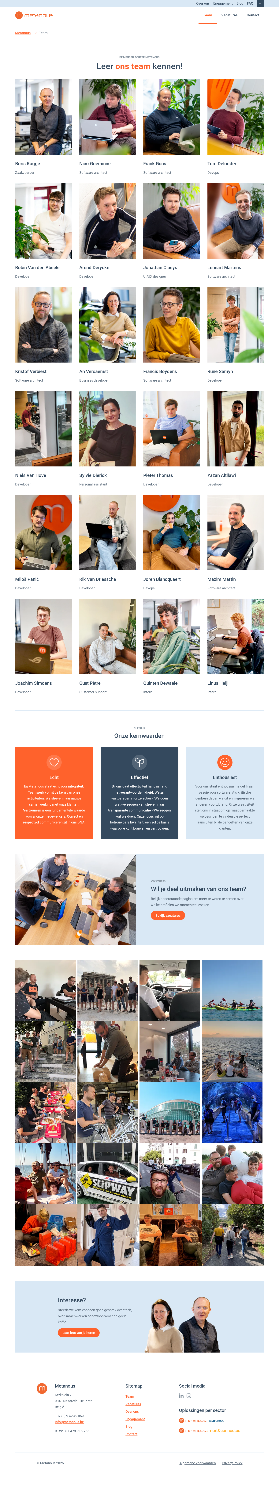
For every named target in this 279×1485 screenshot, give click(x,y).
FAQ (250, 3)
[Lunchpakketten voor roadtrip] (46, 1235)
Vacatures (229, 15)
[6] (108, 1173)
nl (260, 3)
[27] (233, 1112)
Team (207, 15)
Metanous (23, 33)
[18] (233, 1051)
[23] (171, 1051)
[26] (171, 1112)
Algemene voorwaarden (198, 1463)
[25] (108, 1112)
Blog (239, 3)
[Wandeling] (233, 1235)
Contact (253, 15)
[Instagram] (189, 1395)
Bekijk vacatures (167, 915)
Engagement (223, 3)
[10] (233, 1173)
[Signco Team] (171, 1235)
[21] (108, 1051)
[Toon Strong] (108, 1235)
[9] (46, 990)
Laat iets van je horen (78, 1333)
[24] (46, 1112)
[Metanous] (34, 15)
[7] (171, 990)
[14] (171, 1173)
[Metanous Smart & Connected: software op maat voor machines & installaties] (209, 1430)
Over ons (203, 3)
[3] (233, 990)
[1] (46, 1173)
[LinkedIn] (181, 1395)
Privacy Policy (232, 1463)
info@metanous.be (69, 1422)
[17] (108, 990)
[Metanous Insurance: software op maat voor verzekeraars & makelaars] (202, 1420)
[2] (46, 1051)
